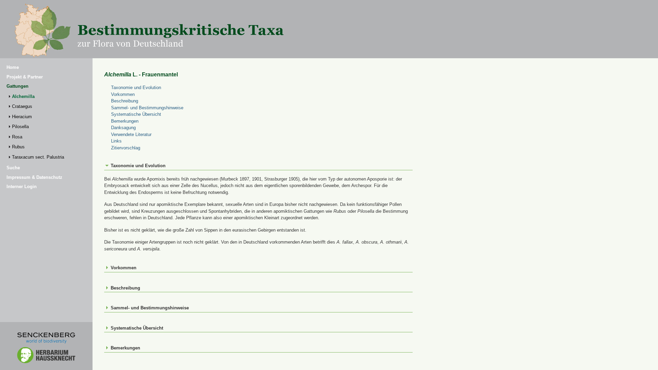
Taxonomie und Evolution (136, 87)
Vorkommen (123, 94)
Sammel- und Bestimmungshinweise (147, 107)
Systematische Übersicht (136, 114)
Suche (13, 167)
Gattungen (17, 86)
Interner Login (22, 186)
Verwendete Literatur (131, 134)
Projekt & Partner (25, 76)
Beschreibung (124, 100)
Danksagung (123, 127)
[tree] (46, 126)
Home (13, 67)
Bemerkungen (124, 121)
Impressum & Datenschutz (34, 177)
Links (116, 141)
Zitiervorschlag (125, 147)
